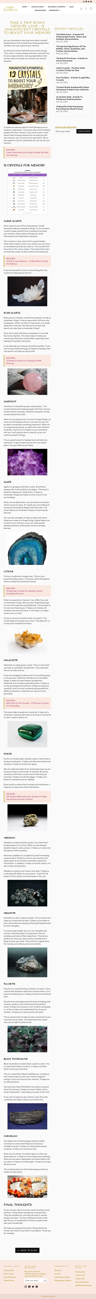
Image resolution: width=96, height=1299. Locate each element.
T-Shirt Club (80, 1275)
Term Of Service (10, 1277)
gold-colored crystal (28, 759)
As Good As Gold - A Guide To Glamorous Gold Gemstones (69, 98)
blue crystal (30, 487)
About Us (58, 1270)
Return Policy (9, 1274)
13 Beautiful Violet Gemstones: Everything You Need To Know (70, 107)
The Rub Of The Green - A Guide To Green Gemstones (72, 59)
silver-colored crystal (25, 918)
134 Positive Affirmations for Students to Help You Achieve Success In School (26, 797)
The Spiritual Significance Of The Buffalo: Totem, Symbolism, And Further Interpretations (71, 48)
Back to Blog (28, 1250)
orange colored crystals (34, 1141)
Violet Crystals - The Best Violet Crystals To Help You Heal (70, 69)
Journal (57, 1274)
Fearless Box (80, 1272)
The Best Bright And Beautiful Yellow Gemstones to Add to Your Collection (72, 88)
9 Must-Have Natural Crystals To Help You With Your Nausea (27, 153)
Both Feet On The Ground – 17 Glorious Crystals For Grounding (27, 704)
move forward (22, 610)
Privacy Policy (9, 1270)
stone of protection (17, 866)
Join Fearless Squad (62, 1277)
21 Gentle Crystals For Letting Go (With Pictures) (23, 361)
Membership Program (83, 1285)
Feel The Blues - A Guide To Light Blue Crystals (73, 78)
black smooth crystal (24, 842)
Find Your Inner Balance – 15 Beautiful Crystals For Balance (27, 262)
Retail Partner (9, 1280)
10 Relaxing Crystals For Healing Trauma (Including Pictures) (24, 592)
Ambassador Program (62, 1280)
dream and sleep (17, 411)
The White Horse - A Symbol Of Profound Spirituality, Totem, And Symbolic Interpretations (71, 36)
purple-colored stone (33, 406)
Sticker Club (79, 1279)
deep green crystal (24, 665)
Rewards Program (82, 1282)
